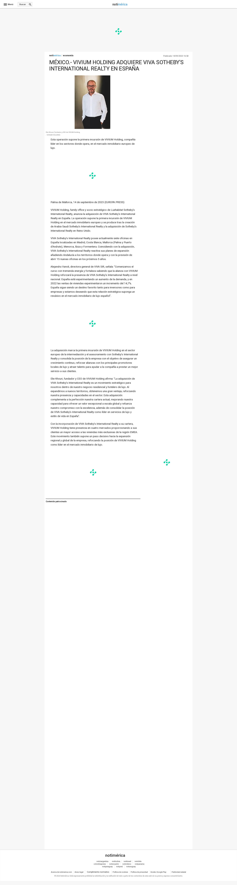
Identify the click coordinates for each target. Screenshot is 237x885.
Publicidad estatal (179, 872)
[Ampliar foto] (92, 128)
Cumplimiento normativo (98, 871)
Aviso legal (79, 872)
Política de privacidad (139, 872)
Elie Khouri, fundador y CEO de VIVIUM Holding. (63, 132)
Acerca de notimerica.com (61, 872)
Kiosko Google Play (158, 872)
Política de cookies (120, 872)
